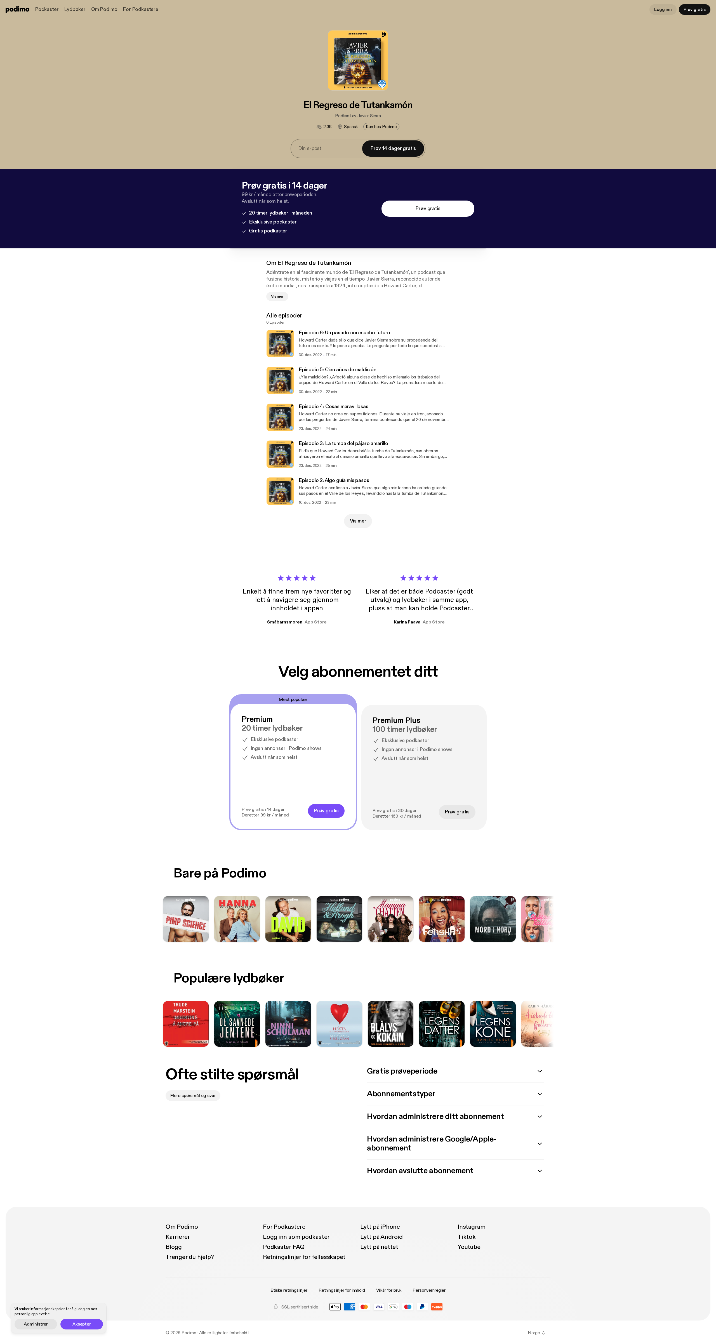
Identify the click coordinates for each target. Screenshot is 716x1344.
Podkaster (46, 9)
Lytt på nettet (379, 1247)
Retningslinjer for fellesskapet (304, 1257)
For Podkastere (140, 9)
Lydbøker (75, 9)
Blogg (174, 1247)
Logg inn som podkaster (296, 1237)
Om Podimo (104, 9)
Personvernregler (429, 1290)
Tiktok (467, 1237)
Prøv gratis (695, 9)
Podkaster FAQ (284, 1247)
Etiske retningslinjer (288, 1290)
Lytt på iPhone (380, 1227)
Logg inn (663, 9)
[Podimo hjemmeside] (17, 9)
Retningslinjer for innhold (342, 1290)
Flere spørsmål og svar (193, 1095)
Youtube (469, 1247)
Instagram (472, 1227)
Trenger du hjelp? (190, 1257)
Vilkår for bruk (389, 1290)
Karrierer (178, 1237)
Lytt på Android (381, 1237)
